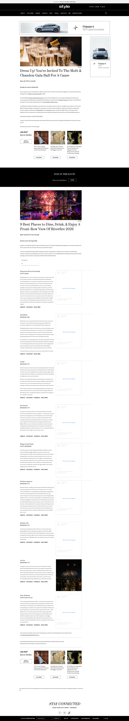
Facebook (101, 7)
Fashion (38, 13)
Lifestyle (45, 13)
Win (69, 13)
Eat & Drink (30, 13)
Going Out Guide (77, 13)
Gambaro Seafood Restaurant (36, 98)
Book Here (37, 307)
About (66, 718)
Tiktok (104, 7)
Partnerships (85, 718)
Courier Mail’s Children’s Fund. (50, 102)
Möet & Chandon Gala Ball (35, 94)
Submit (72, 180)
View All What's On (26, 141)
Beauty (23, 13)
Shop (51, 13)
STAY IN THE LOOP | (64, 1)
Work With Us (91, 6)
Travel (57, 13)
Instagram (102, 7)
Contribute (74, 718)
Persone (48, 110)
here (38, 126)
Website (22, 307)
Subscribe (97, 6)
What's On (64, 13)
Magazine (96, 718)
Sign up (57, 718)
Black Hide (39, 110)
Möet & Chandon (64, 100)
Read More (39, 157)
